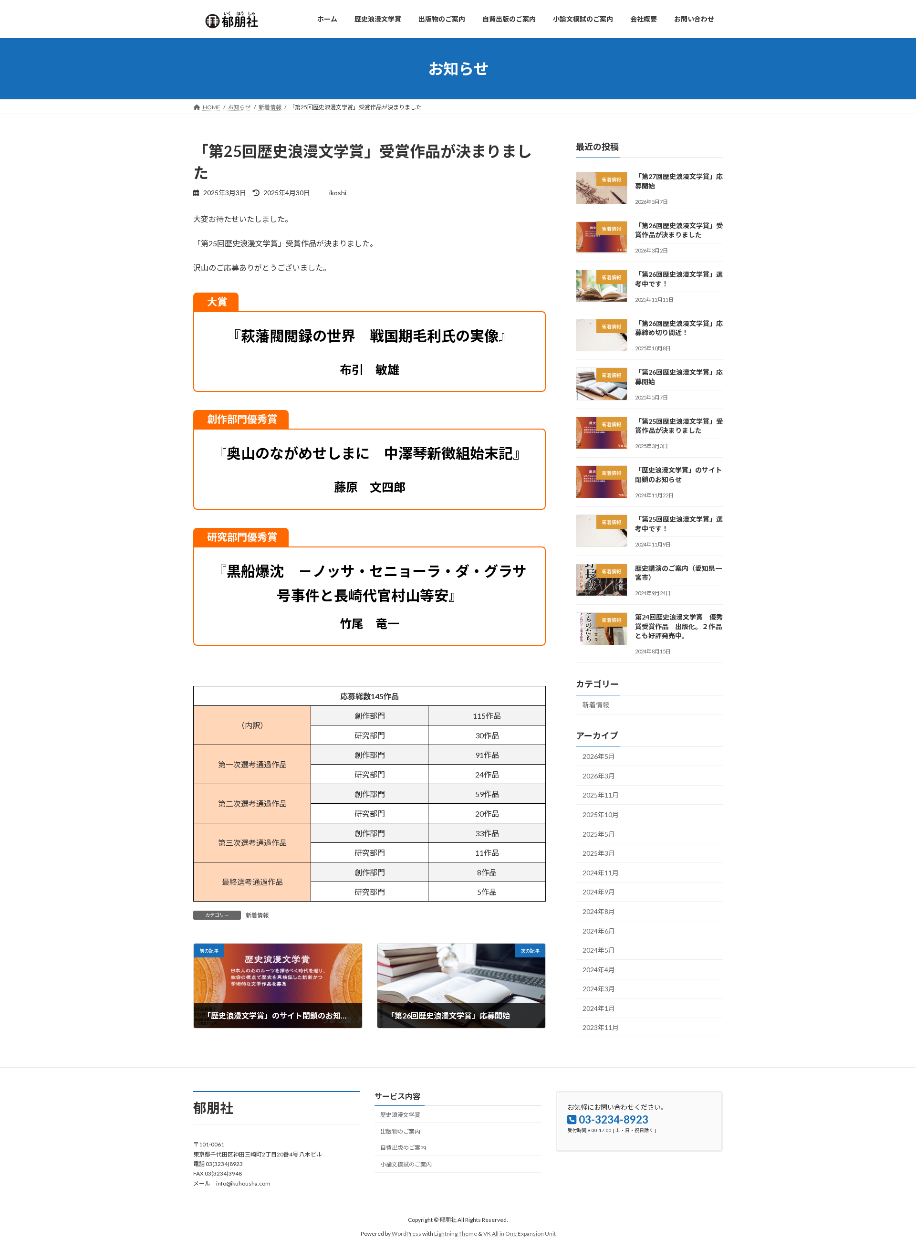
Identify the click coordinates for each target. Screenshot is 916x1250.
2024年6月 (599, 931)
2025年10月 (601, 814)
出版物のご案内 (400, 1131)
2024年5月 (599, 950)
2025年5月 (599, 834)
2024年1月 (599, 1008)
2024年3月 (599, 989)
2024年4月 (599, 970)
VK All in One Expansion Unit (519, 1233)
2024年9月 (599, 892)
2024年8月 (599, 911)
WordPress (406, 1233)
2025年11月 (601, 795)
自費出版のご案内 (403, 1148)
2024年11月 (601, 873)
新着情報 (257, 915)
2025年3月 (599, 853)
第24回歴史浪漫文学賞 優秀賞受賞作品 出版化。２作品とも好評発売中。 (679, 626)
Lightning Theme (455, 1233)
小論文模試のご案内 (406, 1164)
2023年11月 (601, 1028)
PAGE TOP (887, 1203)
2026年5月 (599, 756)
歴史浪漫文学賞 (400, 1114)
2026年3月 (599, 776)
